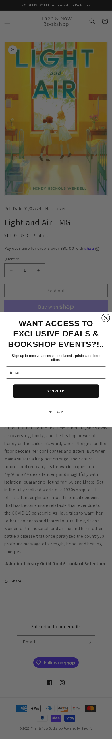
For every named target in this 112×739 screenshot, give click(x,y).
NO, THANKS (56, 412)
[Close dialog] (106, 318)
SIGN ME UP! (56, 391)
